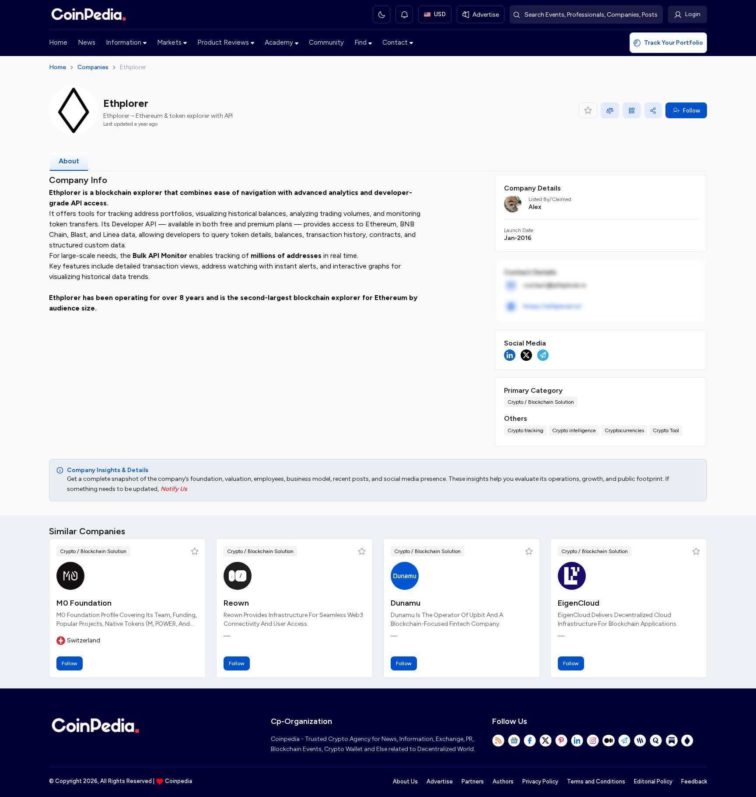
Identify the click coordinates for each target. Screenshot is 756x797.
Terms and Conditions (596, 781)
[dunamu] (405, 576)
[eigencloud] (572, 576)
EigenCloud (578, 603)
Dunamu (405, 603)
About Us (405, 781)
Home (58, 42)
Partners (473, 781)
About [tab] (69, 161)
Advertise (440, 781)
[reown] (238, 576)
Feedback (694, 781)
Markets (169, 42)
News (86, 42)
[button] (194, 551)
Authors (503, 781)
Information (123, 42)
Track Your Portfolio (673, 42)
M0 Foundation (84, 603)
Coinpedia (178, 781)
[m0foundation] (70, 576)
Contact (395, 42)
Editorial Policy (653, 781)
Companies (92, 67)
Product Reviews (223, 42)
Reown (236, 603)
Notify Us (174, 489)
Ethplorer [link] (133, 67)
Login (692, 14)
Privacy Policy (540, 781)
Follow (691, 110)
